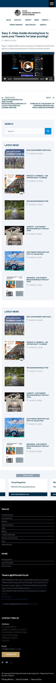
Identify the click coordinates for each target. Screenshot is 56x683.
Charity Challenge (8, 535)
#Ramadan (7, 596)
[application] (28, 66)
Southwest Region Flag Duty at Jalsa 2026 (38, 253)
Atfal (3, 528)
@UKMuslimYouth (38, 588)
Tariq (3, 541)
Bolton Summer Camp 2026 (39, 150)
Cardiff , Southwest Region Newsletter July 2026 (38, 229)
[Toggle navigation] (52, 3)
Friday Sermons (7, 515)
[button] (28, 67)
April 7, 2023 (33, 604)
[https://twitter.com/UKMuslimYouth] (3, 662)
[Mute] (46, 79)
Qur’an (17, 20)
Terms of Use (6, 566)
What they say (7, 544)
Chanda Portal (7, 518)
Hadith (28, 20)
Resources (30, 25)
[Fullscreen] (51, 79)
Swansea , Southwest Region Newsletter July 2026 (38, 280)
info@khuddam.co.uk (11, 649)
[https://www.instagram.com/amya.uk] (11, 662)
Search (43, 25)
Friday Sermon (16, 25)
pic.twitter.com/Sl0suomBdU (15, 599)
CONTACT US (10, 654)
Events (45, 20)
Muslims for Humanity (10, 538)
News (36, 20)
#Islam (5, 593)
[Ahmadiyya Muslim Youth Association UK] (27, 13)
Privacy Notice (7, 559)
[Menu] (52, 3)
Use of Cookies (7, 563)
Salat (8, 20)
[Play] (5, 79)
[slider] (26, 79)
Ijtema (4, 531)
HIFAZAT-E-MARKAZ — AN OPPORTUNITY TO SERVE (37, 177)
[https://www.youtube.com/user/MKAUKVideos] (7, 662)
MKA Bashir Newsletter (37, 201)
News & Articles (7, 525)
